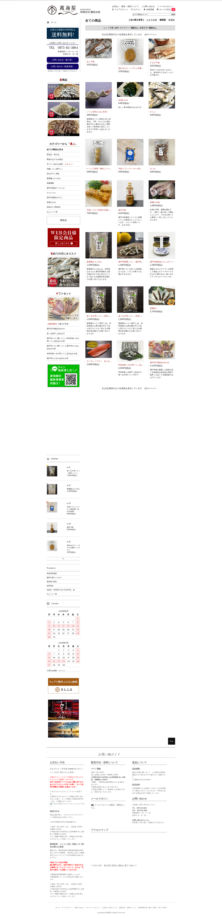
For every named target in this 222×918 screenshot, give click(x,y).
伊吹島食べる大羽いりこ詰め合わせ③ (62, 353)
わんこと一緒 (52, 212)
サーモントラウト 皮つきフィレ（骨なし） (106, 361)
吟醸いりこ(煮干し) (54, 169)
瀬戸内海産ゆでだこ (55, 197)
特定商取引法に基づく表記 (147, 907)
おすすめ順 (152, 19)
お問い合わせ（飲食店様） (62, 66)
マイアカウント (121, 9)
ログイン (137, 9)
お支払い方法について (110, 907)
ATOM (164, 907)
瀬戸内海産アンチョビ (56, 188)
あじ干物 (90, 61)
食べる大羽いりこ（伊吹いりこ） (101, 316)
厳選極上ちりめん (94, 261)
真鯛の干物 (155, 202)
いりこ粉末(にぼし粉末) (97, 111)
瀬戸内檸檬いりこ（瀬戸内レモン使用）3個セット (140, 261)
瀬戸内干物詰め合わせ (159, 362)
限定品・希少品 (53, 154)
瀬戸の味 (122, 210)
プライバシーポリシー (93, 907)
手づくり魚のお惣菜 (55, 164)
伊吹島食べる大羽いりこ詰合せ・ (132, 365)
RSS (159, 907)
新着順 (171, 19)
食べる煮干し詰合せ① (56, 333)
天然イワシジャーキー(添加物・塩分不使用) (137, 168)
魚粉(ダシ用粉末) (54, 207)
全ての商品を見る (55, 149)
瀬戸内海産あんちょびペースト (163, 261)
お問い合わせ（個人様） (62, 60)
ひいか (153, 168)
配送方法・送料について (127, 907)
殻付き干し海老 (53, 173)
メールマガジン (166, 6)
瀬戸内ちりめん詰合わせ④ (57, 358)
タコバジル (51, 193)
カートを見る (166, 9)
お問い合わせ (149, 6)
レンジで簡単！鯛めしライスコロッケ (103, 168)
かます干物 (155, 62)
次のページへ (150, 34)
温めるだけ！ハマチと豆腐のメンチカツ (135, 68)
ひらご (153, 111)
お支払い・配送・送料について (125, 6)
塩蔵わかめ (123, 100)
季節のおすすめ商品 (55, 159)
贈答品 (63, 220)
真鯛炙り (154, 308)
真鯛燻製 (50, 183)
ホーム (57, 907)
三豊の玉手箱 (57, 324)
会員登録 (150, 9)
